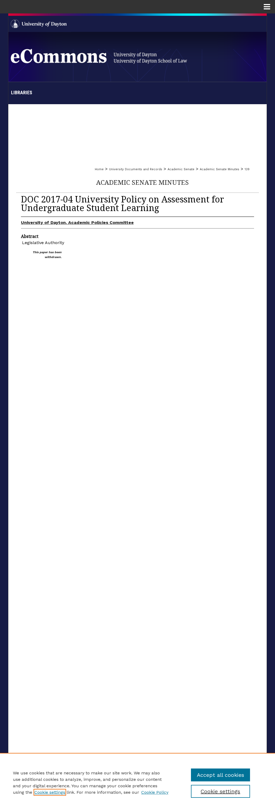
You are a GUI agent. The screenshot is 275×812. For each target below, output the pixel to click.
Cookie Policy (154, 792)
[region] (137, 782)
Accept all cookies (220, 775)
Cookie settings (49, 792)
